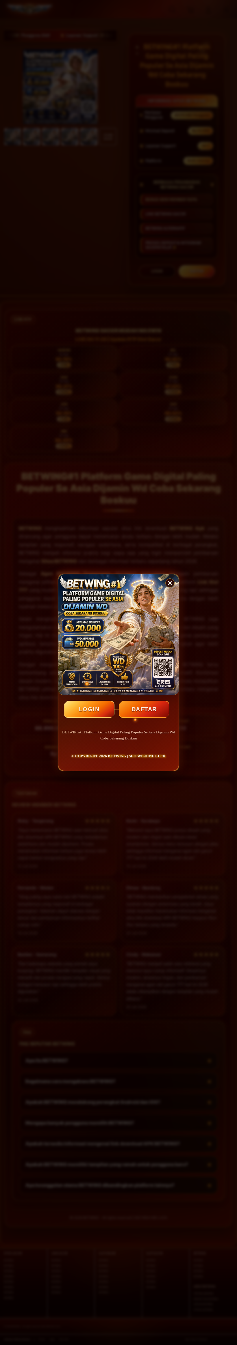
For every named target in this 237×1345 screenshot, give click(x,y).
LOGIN (89, 709)
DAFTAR (144, 709)
